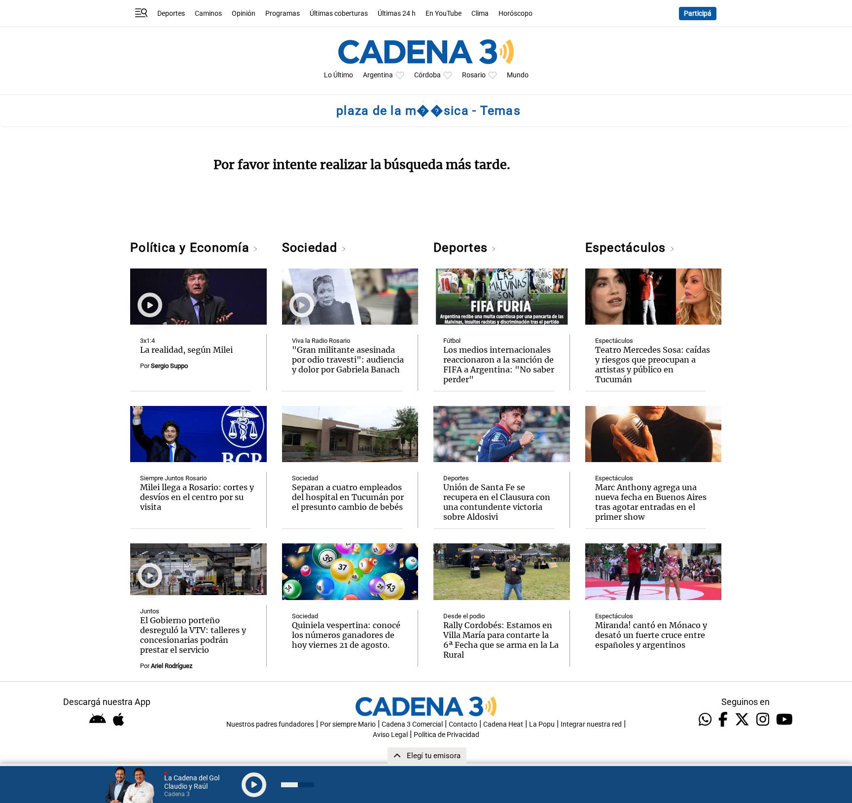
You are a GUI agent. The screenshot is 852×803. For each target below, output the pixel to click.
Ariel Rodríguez (171, 665)
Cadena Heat (503, 724)
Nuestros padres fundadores (270, 724)
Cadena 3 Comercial (412, 724)
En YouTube (444, 13)
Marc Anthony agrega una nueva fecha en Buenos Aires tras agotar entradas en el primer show (651, 502)
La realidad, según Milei (186, 350)
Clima (480, 13)
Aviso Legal (390, 735)
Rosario (474, 75)
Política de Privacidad (446, 735)
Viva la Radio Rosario (321, 340)
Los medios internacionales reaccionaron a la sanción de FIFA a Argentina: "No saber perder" (498, 364)
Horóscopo (515, 13)
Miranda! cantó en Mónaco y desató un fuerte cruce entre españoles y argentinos (651, 635)
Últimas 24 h (397, 13)
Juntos (149, 611)
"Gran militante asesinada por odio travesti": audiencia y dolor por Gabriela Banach (348, 359)
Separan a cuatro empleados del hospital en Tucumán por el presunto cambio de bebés (348, 497)
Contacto (463, 724)
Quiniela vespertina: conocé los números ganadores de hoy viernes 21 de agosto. (346, 635)
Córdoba (427, 75)
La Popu (542, 724)
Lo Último (338, 75)
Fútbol (452, 340)
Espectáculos (627, 247)
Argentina (378, 75)
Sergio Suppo (169, 365)
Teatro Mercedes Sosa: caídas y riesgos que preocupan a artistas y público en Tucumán (652, 364)
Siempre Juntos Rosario (173, 478)
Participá (697, 13)
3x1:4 (147, 340)
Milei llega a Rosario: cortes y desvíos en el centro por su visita (197, 497)
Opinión (243, 13)
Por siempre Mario (348, 724)
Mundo (518, 75)
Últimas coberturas (339, 13)
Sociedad (311, 247)
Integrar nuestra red (591, 724)
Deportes (171, 13)
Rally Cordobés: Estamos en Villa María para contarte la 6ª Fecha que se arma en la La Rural (501, 640)
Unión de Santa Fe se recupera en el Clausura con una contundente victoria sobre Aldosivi (496, 502)
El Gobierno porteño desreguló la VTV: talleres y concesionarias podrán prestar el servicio (193, 635)
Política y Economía (191, 247)
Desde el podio (464, 616)
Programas (282, 13)
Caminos (208, 13)
